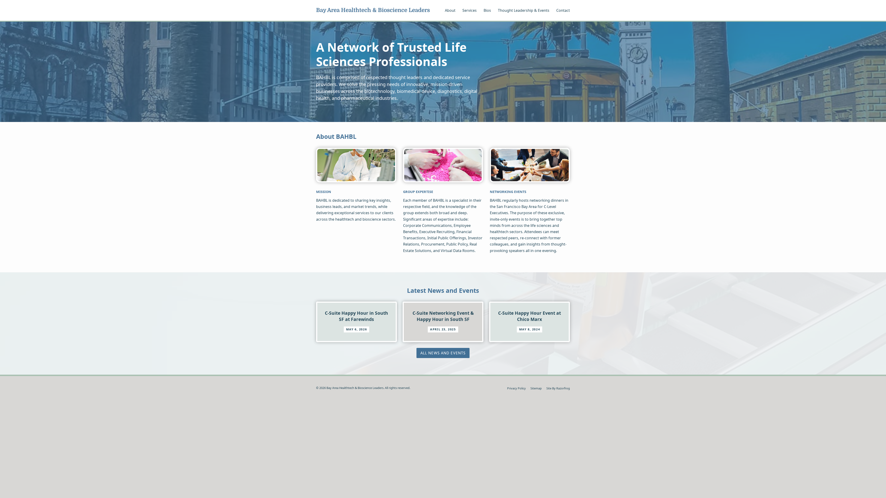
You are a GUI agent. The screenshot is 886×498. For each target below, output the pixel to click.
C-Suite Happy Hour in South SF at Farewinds (356, 316)
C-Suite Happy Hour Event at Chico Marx (529, 316)
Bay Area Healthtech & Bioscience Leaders (373, 10)
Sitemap (536, 388)
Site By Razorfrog (558, 388)
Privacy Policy (516, 388)
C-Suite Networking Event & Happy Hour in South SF (443, 316)
